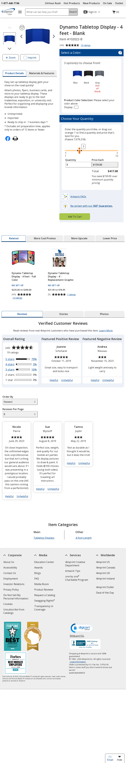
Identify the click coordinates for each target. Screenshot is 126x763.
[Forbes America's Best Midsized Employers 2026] (15, 663)
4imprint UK (103, 573)
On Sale (107, 3)
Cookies (8, 604)
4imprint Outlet (105, 587)
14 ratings (17, 298)
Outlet (120, 3)
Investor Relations (14, 584)
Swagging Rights (44, 600)
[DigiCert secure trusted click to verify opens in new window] (82, 628)
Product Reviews (43, 589)
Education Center (44, 562)
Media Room (41, 584)
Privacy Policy (11, 590)
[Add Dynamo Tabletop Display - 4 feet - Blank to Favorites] (22, 27)
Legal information (78, 661)
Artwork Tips (72, 571)
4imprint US (103, 562)
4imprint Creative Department (75, 563)
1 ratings (72, 295)
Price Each (98, 160)
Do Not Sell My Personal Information (17, 597)
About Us (8, 562)
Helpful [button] (54, 380)
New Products (91, 3)
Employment (10, 578)
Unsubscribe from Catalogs (13, 611)
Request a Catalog (44, 595)
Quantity (70, 160)
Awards (38, 567)
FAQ (36, 578)
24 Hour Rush (53, 3)
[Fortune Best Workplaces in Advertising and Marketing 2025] (12, 637)
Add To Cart (75, 216)
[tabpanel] (63, 412)
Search (73, 12)
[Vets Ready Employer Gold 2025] (33, 637)
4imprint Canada (105, 567)
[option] (75, 76)
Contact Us (9, 573)
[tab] (14, 73)
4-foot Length (84, 538)
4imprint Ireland (105, 578)
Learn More (106, 330)
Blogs (37, 573)
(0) (115, 12)
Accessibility (10, 567)
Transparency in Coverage (44, 608)
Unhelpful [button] (67, 380)
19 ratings (86, 45)
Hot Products (72, 3)
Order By (7, 396)
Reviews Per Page (13, 409)
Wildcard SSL (77, 637)
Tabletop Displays (43, 538)
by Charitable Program (76, 578)
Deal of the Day (105, 592)
